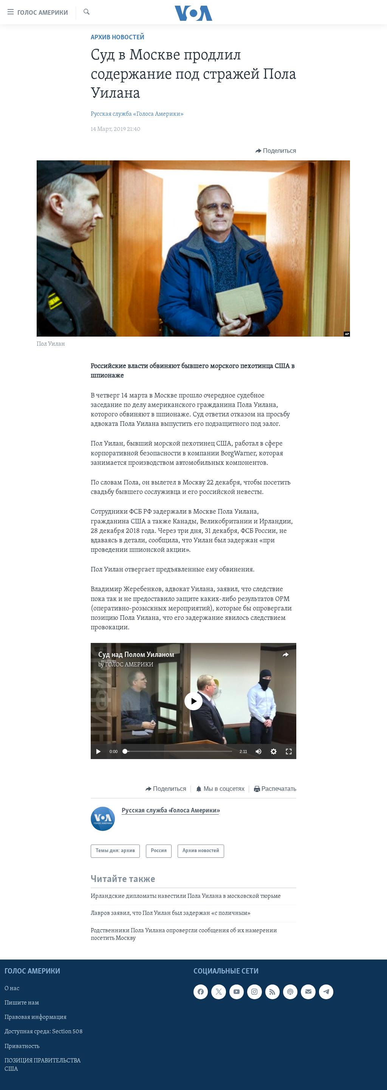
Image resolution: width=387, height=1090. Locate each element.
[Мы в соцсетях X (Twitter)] (218, 992)
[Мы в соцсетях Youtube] (236, 992)
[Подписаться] (308, 992)
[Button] (276, 151)
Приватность (22, 1046)
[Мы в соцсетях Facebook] (201, 992)
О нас (12, 989)
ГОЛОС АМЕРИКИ (129, 665)
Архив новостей (117, 37)
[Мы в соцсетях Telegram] (326, 992)
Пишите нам (22, 1003)
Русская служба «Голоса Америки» (137, 114)
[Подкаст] (290, 992)
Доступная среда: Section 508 (44, 1032)
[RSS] (272, 992)
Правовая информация (36, 1018)
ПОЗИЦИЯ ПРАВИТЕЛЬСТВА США (42, 1065)
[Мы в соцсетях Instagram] (254, 992)
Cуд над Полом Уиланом (136, 655)
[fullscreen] (288, 751)
